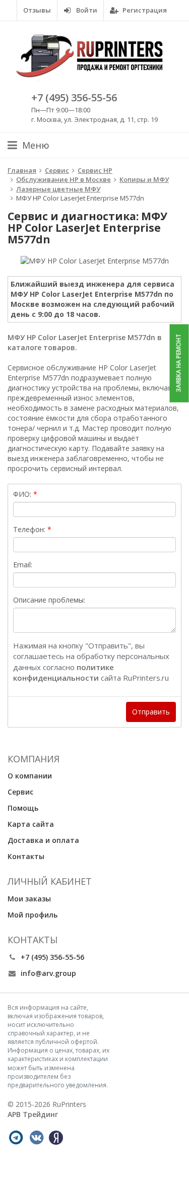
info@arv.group (48, 973)
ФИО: (22, 494)
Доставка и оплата (43, 840)
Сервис (20, 792)
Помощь (23, 808)
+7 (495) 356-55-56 (74, 97)
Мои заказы (29, 898)
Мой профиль (32, 915)
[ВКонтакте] (36, 1138)
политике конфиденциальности (63, 672)
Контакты (26, 856)
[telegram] (16, 1138)
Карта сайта (31, 824)
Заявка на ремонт (178, 363)
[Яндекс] (56, 1138)
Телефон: (29, 529)
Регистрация (144, 10)
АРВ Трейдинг (33, 1114)
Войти (86, 10)
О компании (30, 775)
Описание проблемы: (49, 600)
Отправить (151, 711)
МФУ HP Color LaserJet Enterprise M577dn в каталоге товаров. (85, 342)
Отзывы (37, 10)
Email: (22, 564)
